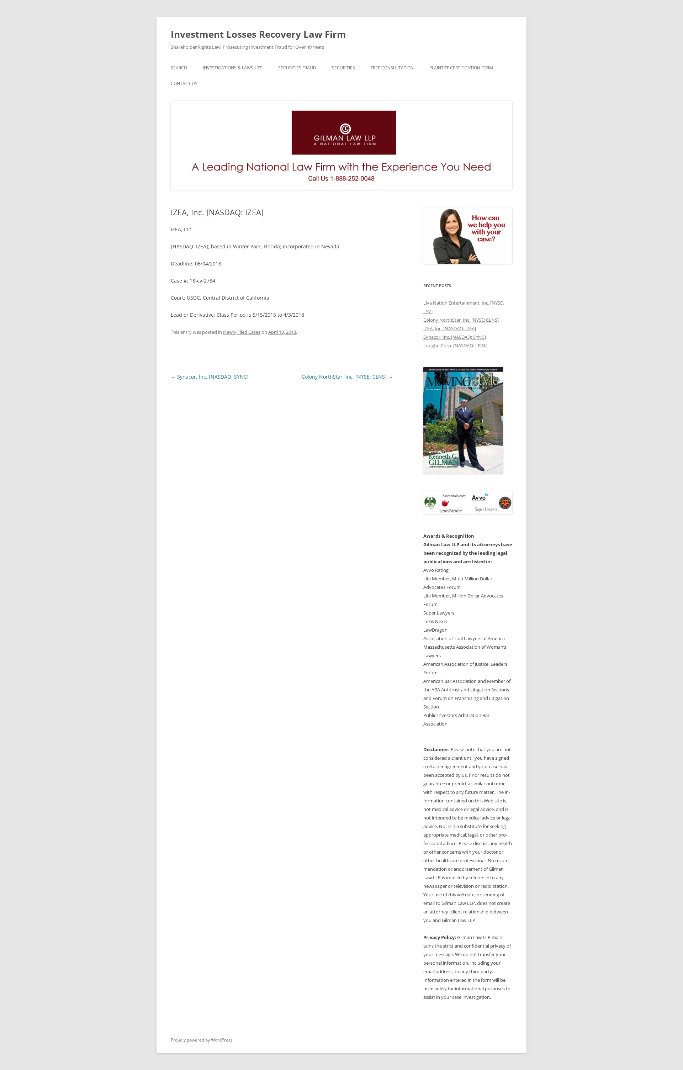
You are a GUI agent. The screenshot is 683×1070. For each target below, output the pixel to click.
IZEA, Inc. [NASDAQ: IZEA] (449, 328)
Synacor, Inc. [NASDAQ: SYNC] (210, 376)
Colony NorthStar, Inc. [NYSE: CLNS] (347, 376)
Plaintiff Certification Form (461, 68)
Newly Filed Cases (241, 332)
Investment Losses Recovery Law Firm (258, 34)
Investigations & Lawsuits (233, 68)
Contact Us (184, 83)
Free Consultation (392, 68)
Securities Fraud (297, 68)
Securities (343, 68)
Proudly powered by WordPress (202, 1040)
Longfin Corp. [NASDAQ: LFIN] (455, 345)
